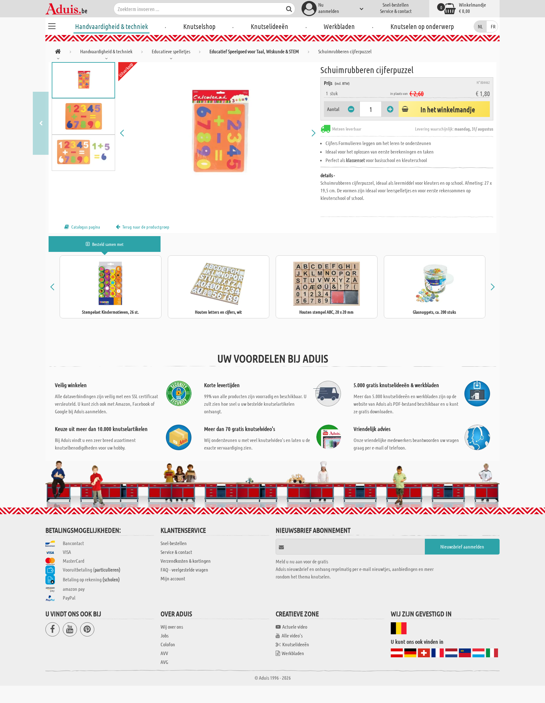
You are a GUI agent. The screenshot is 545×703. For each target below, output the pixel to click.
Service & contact (396, 11)
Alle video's (292, 635)
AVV (164, 653)
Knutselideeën (269, 26)
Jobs (164, 635)
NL (480, 26)
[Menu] (51, 25)
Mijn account (173, 578)
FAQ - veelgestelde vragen (184, 569)
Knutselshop (199, 26)
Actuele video (294, 627)
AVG (164, 662)
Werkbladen (339, 26)
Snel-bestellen (396, 5)
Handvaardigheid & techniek (111, 26)
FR (493, 26)
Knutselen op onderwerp (422, 26)
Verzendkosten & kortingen (186, 561)
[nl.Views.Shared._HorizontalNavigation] (58, 52)
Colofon (168, 644)
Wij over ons (172, 627)
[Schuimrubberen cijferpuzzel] (218, 133)
